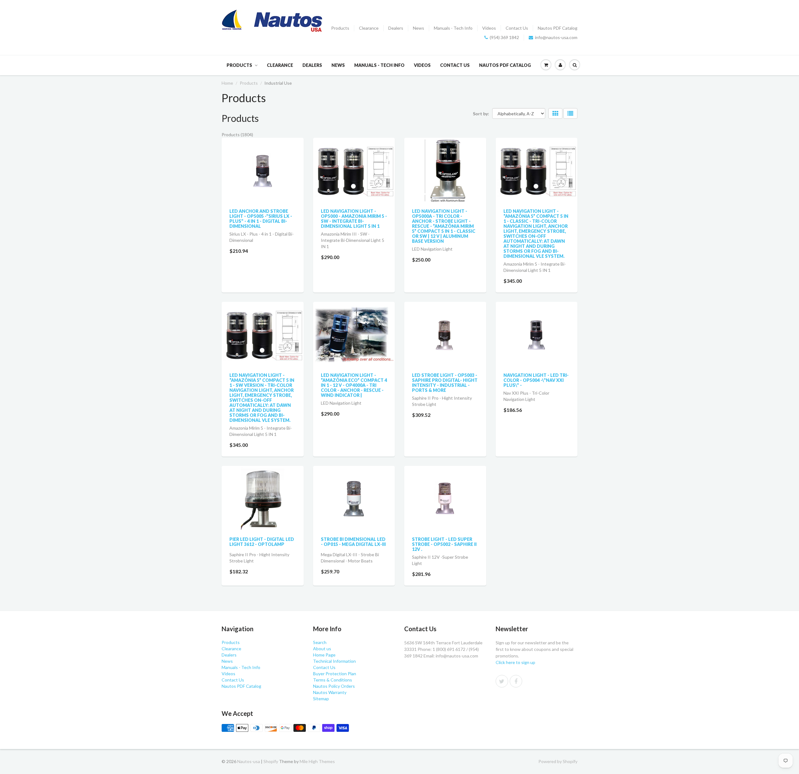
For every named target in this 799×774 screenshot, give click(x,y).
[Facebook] (516, 681)
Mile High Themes (317, 761)
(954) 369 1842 (504, 37)
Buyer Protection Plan (334, 673)
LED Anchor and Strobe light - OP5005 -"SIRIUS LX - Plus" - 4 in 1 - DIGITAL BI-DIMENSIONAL (260, 218)
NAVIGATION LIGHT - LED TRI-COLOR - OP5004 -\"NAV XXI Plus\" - (536, 380)
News (418, 28)
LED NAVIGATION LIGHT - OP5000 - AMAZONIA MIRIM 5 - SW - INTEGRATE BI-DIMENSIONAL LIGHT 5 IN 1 (354, 218)
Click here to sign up (515, 662)
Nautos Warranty (329, 692)
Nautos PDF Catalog (557, 28)
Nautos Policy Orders (334, 686)
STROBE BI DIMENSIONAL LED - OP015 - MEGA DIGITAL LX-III (353, 542)
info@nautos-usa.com (556, 37)
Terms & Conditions (332, 679)
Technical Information (334, 661)
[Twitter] (502, 681)
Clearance (369, 28)
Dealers (395, 28)
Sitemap (321, 698)
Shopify (270, 761)
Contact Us (517, 28)
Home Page (324, 654)
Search (319, 642)
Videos (489, 28)
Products (340, 28)
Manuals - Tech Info (453, 28)
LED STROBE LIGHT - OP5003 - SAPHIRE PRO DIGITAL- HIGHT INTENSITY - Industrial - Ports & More (445, 382)
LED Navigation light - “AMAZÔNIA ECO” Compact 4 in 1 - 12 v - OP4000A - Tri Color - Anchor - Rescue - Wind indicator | (354, 385)
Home (227, 83)
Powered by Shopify (557, 761)
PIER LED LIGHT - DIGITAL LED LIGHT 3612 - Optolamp (261, 542)
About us (322, 648)
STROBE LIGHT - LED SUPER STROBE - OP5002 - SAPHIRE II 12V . (444, 544)
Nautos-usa (249, 761)
